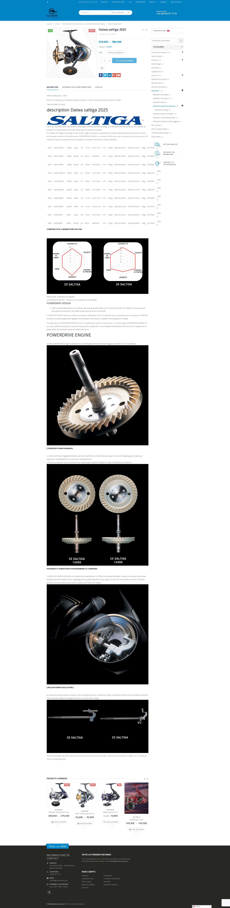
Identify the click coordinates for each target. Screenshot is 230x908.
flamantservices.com (55, 904)
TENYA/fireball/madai (159, 133)
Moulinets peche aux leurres (164, 106)
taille (101, 52)
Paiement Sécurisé (111, 885)
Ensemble (155, 68)
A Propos (104, 2)
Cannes (154, 60)
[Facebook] (47, 2)
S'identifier (177, 2)
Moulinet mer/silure (161, 98)
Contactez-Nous (118, 2)
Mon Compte (140, 2)
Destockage (156, 64)
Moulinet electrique (160, 94)
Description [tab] (52, 87)
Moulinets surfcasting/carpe (164, 117)
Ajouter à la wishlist (59, 827)
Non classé (155, 125)
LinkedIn (110, 75)
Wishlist (152, 2)
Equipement (156, 71)
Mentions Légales (88, 885)
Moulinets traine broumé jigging (165, 121)
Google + (114, 75)
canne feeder (156, 56)
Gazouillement (105, 75)
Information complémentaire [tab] (76, 87)
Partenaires (108, 876)
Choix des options (60, 823)
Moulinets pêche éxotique (163, 114)
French (197, 906)
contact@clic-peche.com (58, 881)
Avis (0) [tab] (98, 87)
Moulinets (155, 91)
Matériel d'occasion (159, 79)
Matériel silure (157, 83)
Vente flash (155, 137)
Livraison (85, 888)
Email (119, 75)
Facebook (101, 75)
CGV (130, 2)
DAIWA (109, 47)
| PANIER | (163, 2)
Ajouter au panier (126, 60)
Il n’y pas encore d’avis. (108, 34)
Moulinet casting (161, 110)
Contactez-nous (161, 30)
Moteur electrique (158, 87)
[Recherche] (181, 40)
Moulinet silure (159, 102)
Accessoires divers (158, 52)
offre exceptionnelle (159, 129)
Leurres (154, 75)
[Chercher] (129, 12)
